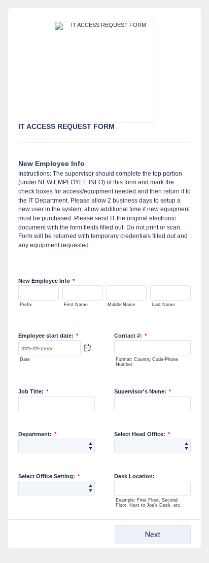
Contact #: (130, 336)
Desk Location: (134, 476)
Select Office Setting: (49, 476)
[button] (87, 348)
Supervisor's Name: (142, 391)
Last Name (163, 304)
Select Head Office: (142, 434)
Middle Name (121, 304)
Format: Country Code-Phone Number (147, 362)
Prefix (26, 304)
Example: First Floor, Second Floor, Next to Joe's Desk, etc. (149, 503)
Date (25, 359)
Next (152, 534)
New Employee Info (46, 281)
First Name (76, 304)
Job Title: (33, 391)
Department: (37, 434)
